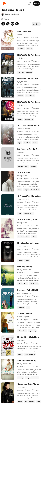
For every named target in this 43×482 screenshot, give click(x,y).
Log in (36, 3)
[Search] (29, 3)
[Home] (14, 3)
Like (37, 24)
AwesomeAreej (12, 14)
